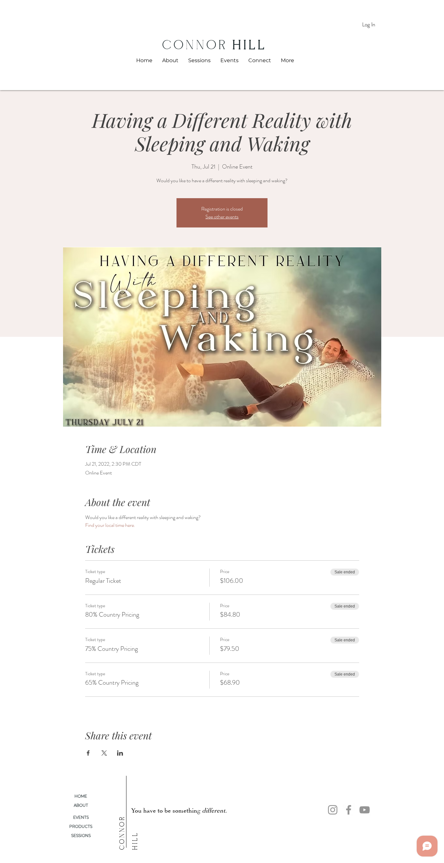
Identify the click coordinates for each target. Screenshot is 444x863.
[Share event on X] (104, 753)
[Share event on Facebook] (88, 753)
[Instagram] (332, 809)
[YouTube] (364, 809)
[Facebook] (348, 809)
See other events (222, 216)
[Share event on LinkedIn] (120, 753)
